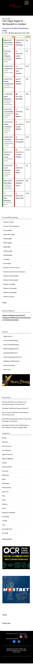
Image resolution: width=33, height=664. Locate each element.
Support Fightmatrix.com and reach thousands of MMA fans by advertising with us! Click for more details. (16, 317)
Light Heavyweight (9, 234)
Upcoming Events (7, 529)
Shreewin (9, 648)
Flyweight (6, 259)
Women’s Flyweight (9, 284)
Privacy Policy (23, 633)
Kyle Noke (19, 99)
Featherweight (7, 251)
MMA (3, 479)
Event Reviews (6, 450)
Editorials (5, 442)
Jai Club (15, 648)
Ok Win (4, 615)
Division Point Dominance (11, 226)
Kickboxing (5, 475)
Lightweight (7, 247)
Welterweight (7, 243)
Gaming (4, 462)
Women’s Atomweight (10, 292)
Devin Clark (20, 198)
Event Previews (6, 446)
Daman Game (6, 623)
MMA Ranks (5, 483)
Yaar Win (23, 650)
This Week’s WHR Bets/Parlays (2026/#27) (15, 408)
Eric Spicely (19, 142)
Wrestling (5, 533)
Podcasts (5, 504)
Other (4, 500)
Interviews (5, 471)
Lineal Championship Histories (12, 357)
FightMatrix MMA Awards (11, 361)
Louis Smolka (8, 111)
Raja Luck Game (7, 539)
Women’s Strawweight (10, 288)
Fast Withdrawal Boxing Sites (16, 649)
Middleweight (7, 238)
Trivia (4, 525)
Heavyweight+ (7, 230)
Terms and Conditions (12, 638)
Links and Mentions (9, 365)
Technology (5, 516)
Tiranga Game (16, 651)
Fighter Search (7, 336)
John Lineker (8, 42)
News (3, 496)
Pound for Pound (8, 222)
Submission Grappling (8, 512)
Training (4, 520)
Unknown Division (8, 296)
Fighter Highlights (7, 458)
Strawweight (7, 263)
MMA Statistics (6, 487)
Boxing (4, 438)
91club (4, 302)
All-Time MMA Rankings (10, 340)
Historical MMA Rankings (11, 344)
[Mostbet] (16, 603)
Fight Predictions (7, 454)
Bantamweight (7, 255)
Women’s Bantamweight (10, 280)
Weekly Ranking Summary (11, 349)
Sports (4, 508)
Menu (26, 3)
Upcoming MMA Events (10, 353)
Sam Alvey (7, 139)
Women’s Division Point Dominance (14, 272)
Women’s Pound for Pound (11, 267)
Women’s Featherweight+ (11, 276)
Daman (21, 648)
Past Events (7, 369)
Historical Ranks (7, 467)
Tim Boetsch (8, 68)
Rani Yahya (7, 183)
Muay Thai (5, 492)
